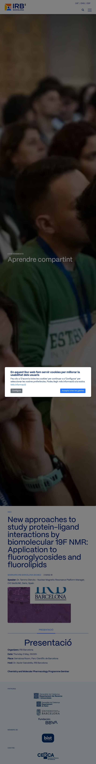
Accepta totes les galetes (73, 391)
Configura (16, 391)
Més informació (18, 385)
